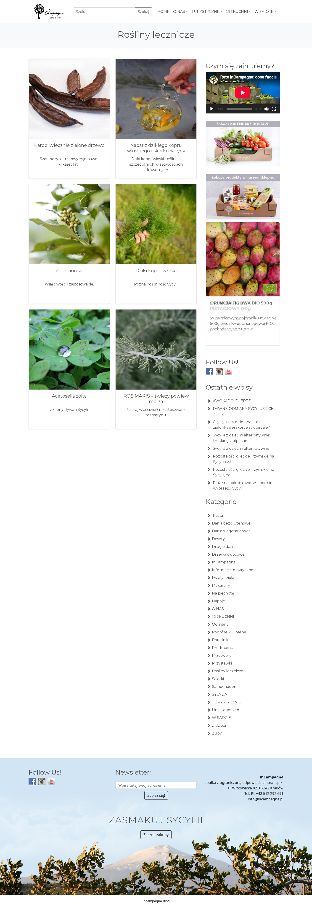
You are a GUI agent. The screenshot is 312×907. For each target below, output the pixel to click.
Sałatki (218, 678)
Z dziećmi (220, 725)
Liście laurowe (69, 270)
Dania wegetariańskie (231, 530)
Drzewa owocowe (228, 554)
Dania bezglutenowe (231, 523)
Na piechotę (223, 593)
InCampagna (223, 562)
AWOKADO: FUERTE (232, 400)
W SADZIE (221, 717)
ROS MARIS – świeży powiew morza (156, 398)
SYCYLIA (219, 694)
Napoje (218, 600)
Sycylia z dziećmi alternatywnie (241, 448)
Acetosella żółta (69, 396)
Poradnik (220, 639)
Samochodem (225, 686)
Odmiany (220, 624)
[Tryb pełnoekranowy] (274, 109)
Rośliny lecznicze (227, 670)
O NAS (218, 608)
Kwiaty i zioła (223, 577)
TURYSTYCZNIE (226, 702)
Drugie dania (223, 546)
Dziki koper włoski (156, 270)
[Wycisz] (266, 109)
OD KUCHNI (223, 616)
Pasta (217, 515)
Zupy (217, 733)
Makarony (221, 585)
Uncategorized (225, 709)
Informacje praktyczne (232, 569)
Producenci (222, 647)
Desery (218, 538)
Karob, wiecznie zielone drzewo (69, 145)
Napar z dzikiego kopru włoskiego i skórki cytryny (156, 148)
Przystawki (222, 663)
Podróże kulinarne (229, 632)
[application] (243, 92)
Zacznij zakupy (156, 834)
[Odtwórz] (211, 109)
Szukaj (143, 11)
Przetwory (221, 655)
